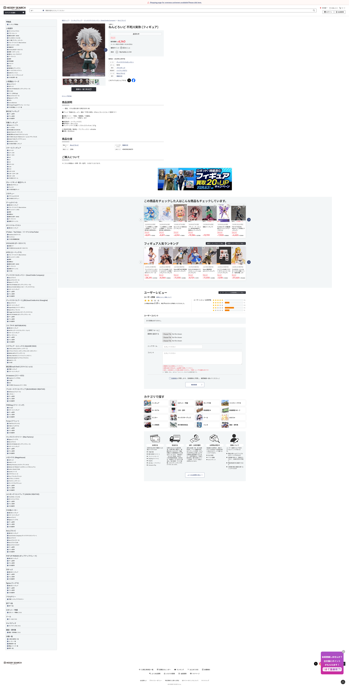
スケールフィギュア (14, 289)
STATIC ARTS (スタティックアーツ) (18, 348)
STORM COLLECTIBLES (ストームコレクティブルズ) (23, 137)
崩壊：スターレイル (14, 52)
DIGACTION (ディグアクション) (17, 139)
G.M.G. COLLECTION (14, 469)
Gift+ (10, 100)
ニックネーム (152, 346)
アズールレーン (13, 33)
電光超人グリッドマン (15, 68)
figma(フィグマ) (13, 98)
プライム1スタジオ (14, 196)
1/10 (10, 166)
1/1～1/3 (11, 150)
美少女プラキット (13, 185)
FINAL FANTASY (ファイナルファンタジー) (20, 355)
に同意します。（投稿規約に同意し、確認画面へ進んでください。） (195, 378)
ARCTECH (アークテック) (15, 132)
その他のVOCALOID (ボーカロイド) (18, 248)
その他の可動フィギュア (15, 143)
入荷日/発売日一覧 (14, 639)
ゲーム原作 (12, 114)
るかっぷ (11, 86)
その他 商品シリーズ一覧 (15, 107)
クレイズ (11, 187)
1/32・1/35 (12, 176)
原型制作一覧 (12, 644)
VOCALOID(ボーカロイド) (16, 49)
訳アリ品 (11, 606)
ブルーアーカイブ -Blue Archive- (17, 42)
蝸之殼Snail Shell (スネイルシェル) (18, 134)
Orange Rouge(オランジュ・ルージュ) (19, 105)
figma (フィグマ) (13, 125)
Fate (10, 66)
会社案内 (142, 680)
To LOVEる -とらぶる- (15, 38)
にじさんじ (12, 237)
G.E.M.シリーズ (13, 471)
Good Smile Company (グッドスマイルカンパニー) (23, 535)
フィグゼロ (12, 127)
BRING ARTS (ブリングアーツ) (17, 353)
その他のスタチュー (14, 198)
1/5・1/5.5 (11, 155)
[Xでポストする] (129, 80)
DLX (10, 383)
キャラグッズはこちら (15, 626)
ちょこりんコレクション (15, 476)
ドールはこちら (13, 619)
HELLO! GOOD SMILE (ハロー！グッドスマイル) (21, 287)
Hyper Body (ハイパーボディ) (17, 307)
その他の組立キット (14, 189)
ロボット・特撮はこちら (15, 612)
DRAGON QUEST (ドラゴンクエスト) (18, 358)
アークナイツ (12, 56)
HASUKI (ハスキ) (13, 141)
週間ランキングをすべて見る (215, 243)
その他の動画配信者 (14, 239)
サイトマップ (205, 680)
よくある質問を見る (194, 475)
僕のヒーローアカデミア (15, 54)
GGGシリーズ (12, 462)
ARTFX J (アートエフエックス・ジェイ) (19, 330)
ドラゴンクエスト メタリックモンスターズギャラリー (23, 351)
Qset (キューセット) (14, 310)
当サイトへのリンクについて (190, 680)
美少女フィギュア (13, 205)
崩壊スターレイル (13, 221)
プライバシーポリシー (155, 680)
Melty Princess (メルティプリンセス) (19, 464)
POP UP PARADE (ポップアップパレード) (20, 314)
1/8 (9, 162)
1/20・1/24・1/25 (13, 173)
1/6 (9, 157)
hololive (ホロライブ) (14, 234)
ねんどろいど (12, 84)
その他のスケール (13, 178)
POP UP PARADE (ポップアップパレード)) (20, 284)
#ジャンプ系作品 (67, 96)
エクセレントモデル (14, 478)
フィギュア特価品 (13, 24)
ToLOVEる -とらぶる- (14, 497)
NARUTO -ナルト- (13, 73)
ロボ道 (10, 380)
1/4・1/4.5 (11, 153)
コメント (151, 352)
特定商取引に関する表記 (172, 680)
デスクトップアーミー (14, 481)
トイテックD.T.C (122, 70)
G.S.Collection (13, 102)
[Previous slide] (62, 50)
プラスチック (121, 68)
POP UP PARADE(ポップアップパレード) (19, 89)
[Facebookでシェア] (133, 80)
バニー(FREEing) (13, 93)
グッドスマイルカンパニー (125, 62)
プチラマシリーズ (13, 474)
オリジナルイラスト (14, 31)
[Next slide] (105, 50)
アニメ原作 (12, 116)
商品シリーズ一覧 (13, 646)
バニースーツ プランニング (16, 75)
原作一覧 (11, 648)
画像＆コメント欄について (164, 297)
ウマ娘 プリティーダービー (16, 40)
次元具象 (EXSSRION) (14, 130)
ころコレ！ (12, 394)
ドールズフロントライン (15, 70)
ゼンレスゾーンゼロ (14, 45)
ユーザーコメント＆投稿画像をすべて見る (232, 292)
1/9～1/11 (11, 164)
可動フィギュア (13, 369)
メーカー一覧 (12, 641)
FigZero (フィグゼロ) (14, 378)
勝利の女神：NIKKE (14, 35)
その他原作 (12, 118)
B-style (11, 91)
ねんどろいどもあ (13, 542)
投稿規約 (174, 378)
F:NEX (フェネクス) (14, 426)
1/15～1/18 (12, 171)
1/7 (9, 159)
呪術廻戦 (11, 61)
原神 (10, 59)
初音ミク (11, 246)
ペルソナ (11, 63)
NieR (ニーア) (12, 360)
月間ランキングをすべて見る (235, 243)
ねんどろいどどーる (14, 95)
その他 (10, 271)
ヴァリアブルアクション (15, 483)
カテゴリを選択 (10, 12)
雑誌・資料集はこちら (15, 632)
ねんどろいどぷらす (14, 545)
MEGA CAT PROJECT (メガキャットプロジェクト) (22, 467)
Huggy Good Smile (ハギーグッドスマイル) (20, 312)
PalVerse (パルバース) (15, 392)
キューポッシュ (13, 335)
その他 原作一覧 (13, 77)
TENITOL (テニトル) (14, 423)
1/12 (10, 169)
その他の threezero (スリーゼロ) (18, 385)
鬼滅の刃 (11, 47)
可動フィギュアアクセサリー (16, 599)
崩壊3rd (11, 214)
